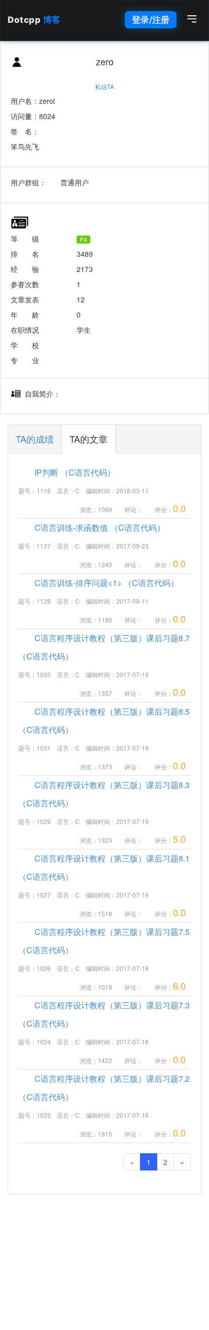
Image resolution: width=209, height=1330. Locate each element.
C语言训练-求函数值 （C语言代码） (91, 527)
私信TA (104, 86)
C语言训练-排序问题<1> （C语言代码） (98, 583)
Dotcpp (34, 20)
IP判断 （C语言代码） (66, 472)
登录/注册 (150, 20)
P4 (83, 240)
